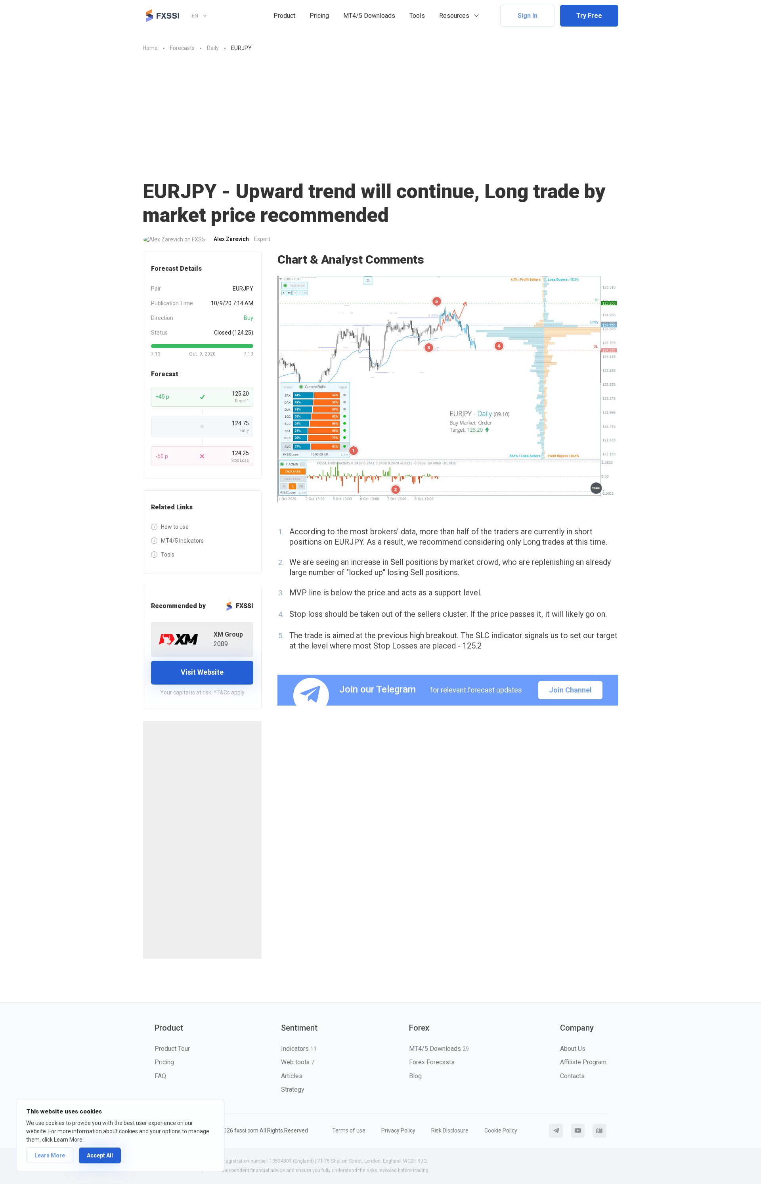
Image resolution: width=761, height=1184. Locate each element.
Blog (415, 1076)
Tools (417, 15)
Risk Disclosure (449, 1130)
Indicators (299, 1048)
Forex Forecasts (432, 1062)
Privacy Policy (398, 1130)
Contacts (572, 1076)
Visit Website (202, 672)
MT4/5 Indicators (182, 540)
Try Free (589, 15)
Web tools (297, 1062)
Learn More (49, 1155)
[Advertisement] (380, 120)
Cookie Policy (500, 1130)
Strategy (292, 1089)
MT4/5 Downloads (369, 15)
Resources (454, 15)
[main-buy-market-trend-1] (447, 389)
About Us (572, 1048)
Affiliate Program (583, 1062)
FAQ (160, 1076)
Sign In (527, 15)
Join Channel (570, 690)
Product (284, 15)
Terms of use (348, 1130)
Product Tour (172, 1048)
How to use (175, 527)
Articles (291, 1076)
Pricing (319, 15)
